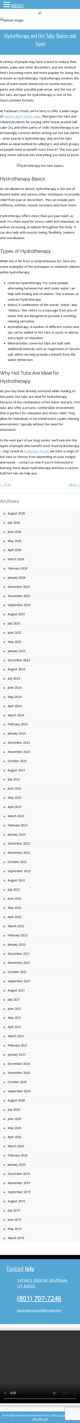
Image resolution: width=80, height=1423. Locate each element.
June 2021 (14, 1009)
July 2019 (14, 1210)
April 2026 (14, 550)
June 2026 (14, 532)
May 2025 (14, 642)
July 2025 (14, 623)
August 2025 (16, 614)
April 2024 (14, 706)
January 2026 (17, 577)
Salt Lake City (40, 1419)
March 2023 (16, 816)
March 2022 (16, 926)
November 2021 (19, 963)
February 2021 (18, 1045)
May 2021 (14, 1018)
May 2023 (14, 798)
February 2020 (18, 1155)
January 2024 (17, 733)
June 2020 (14, 1119)
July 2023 (14, 779)
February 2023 (18, 825)
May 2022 (14, 908)
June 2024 (14, 687)
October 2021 (17, 972)
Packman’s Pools (36, 451)
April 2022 (14, 917)
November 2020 (19, 1073)
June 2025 (14, 632)
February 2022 (18, 935)
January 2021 (17, 1054)
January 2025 (17, 651)
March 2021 (16, 1036)
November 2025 (19, 596)
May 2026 (14, 541)
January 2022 (17, 944)
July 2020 (14, 1109)
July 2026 (14, 522)
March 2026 (16, 559)
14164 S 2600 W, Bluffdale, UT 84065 (42, 1283)
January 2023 (17, 834)
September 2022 (19, 871)
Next (74, 484)
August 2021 (16, 990)
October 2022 (17, 862)
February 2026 (18, 568)
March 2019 (16, 1238)
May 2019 (14, 1229)
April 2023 (14, 807)
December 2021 (19, 954)
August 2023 (16, 770)
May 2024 (14, 697)
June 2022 (14, 898)
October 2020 (17, 1082)
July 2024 (14, 678)
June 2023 (14, 788)
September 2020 (19, 1091)
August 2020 (16, 1100)
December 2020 (19, 1064)
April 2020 (14, 1137)
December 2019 (19, 1174)
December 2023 (19, 743)
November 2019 (19, 1183)
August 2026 (16, 513)
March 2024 (16, 715)
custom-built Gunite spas (22, 116)
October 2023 (17, 761)
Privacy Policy (67, 1415)
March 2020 (16, 1146)
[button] (7, 4)
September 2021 (19, 981)
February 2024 (18, 724)
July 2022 (14, 889)
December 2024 (19, 660)
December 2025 (19, 587)
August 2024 (16, 669)
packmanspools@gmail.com (39, 1310)
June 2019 (14, 1219)
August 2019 (16, 1201)
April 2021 (14, 1027)
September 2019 (19, 1192)
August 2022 (16, 880)
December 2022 (19, 843)
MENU (17, 5)
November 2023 (19, 752)
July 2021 (14, 999)
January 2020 (17, 1164)
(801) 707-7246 (39, 1298)
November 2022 (19, 853)
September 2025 (19, 605)
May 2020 (14, 1128)
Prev (5, 484)
